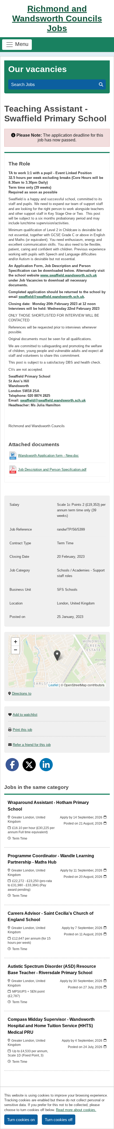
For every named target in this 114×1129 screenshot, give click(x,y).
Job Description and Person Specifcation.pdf (52, 469)
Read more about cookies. (76, 1110)
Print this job (22, 730)
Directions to (21, 693)
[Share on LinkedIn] (46, 764)
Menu (21, 44)
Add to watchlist (25, 715)
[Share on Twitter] (29, 764)
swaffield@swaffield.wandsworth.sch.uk (51, 297)
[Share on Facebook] (12, 764)
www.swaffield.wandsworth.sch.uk (68, 275)
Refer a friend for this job (32, 745)
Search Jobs (24, 84)
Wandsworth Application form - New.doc (48, 456)
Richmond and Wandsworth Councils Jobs (57, 18)
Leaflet (53, 685)
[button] (57, 655)
